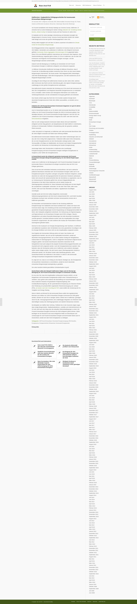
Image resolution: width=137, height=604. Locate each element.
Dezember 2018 (93, 385)
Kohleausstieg (93, 149)
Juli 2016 (91, 446)
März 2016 (92, 455)
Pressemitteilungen (94, 162)
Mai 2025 (91, 221)
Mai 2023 (91, 272)
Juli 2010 (91, 576)
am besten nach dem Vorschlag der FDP (47, 288)
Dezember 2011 (93, 548)
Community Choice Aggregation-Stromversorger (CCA (52, 52)
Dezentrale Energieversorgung (60, 321)
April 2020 (92, 351)
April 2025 (92, 224)
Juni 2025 (92, 219)
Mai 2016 (91, 450)
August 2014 (92, 495)
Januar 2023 (92, 281)
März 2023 (92, 277)
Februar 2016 (93, 457)
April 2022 (92, 300)
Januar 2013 (92, 531)
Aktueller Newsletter (37, 10)
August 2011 (92, 557)
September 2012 (94, 537)
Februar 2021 (93, 330)
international (92, 143)
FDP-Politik (92, 126)
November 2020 (93, 336)
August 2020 (92, 342)
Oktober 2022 (93, 287)
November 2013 (93, 514)
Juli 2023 (91, 268)
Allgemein (45, 21)
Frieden (78, 21)
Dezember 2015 (93, 461)
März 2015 (92, 480)
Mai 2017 (91, 425)
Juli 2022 (91, 294)
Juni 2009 (92, 593)
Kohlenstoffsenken (94, 151)
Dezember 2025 (93, 207)
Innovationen (46, 23)
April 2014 (92, 504)
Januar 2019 (92, 383)
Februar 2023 (93, 279)
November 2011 (93, 550)
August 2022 (92, 291)
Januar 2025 (92, 230)
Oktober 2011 (93, 552)
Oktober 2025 (93, 211)
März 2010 (92, 582)
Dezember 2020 (93, 334)
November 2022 (93, 285)
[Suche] (103, 5)
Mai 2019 (91, 374)
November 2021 (93, 310)
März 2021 (92, 327)
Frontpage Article (94, 132)
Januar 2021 (92, 332)
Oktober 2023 (93, 262)
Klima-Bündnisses (37, 118)
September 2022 (94, 289)
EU (75, 21)
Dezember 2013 (93, 512)
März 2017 (92, 429)
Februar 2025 (93, 228)
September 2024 (94, 238)
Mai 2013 (91, 525)
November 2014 (93, 489)
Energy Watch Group (95, 115)
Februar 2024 (93, 253)
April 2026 (92, 198)
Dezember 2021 (93, 308)
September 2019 (94, 366)
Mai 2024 (91, 247)
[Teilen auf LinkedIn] (63, 331)
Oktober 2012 (93, 535)
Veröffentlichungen (94, 175)
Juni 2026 (92, 194)
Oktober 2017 (93, 414)
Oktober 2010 (93, 571)
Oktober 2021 (93, 313)
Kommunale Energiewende (63, 323)
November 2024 (93, 234)
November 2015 (93, 463)
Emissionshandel (94, 113)
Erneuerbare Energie (69, 21)
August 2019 (92, 368)
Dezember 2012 (93, 533)
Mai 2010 (91, 578)
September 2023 (94, 264)
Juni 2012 (92, 540)
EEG (55, 21)
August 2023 (92, 266)
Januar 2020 (92, 357)
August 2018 (92, 393)
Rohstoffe (92, 166)
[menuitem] (71, 5)
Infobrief (91, 139)
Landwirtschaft (93, 153)
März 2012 (92, 544)
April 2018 (92, 402)
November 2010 (93, 569)
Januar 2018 (92, 408)
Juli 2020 (91, 344)
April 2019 (92, 376)
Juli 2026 (91, 192)
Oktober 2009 (93, 586)
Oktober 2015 (93, 465)
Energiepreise (35, 323)
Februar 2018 (93, 406)
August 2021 (92, 317)
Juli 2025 (91, 217)
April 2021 (92, 325)
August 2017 (92, 419)
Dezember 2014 (93, 487)
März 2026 (92, 200)
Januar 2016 (92, 459)
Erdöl (90, 120)
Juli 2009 (91, 591)
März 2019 (92, 378)
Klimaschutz (53, 23)
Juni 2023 (92, 270)
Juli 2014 (91, 497)
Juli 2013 (91, 520)
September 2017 (94, 417)
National (91, 156)
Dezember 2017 (93, 410)
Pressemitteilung (94, 160)
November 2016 (93, 438)
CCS (90, 103)
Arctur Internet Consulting (48, 601)
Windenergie (72, 23)
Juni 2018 (92, 397)
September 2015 (94, 467)
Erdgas (91, 117)
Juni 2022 (92, 296)
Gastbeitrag (92, 134)
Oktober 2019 (93, 363)
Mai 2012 (91, 542)
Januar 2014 (92, 510)
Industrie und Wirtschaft (37, 23)
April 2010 (92, 580)
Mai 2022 (91, 298)
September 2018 (94, 391)
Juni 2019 (92, 372)
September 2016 (94, 442)
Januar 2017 (92, 434)
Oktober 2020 (93, 338)
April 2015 (92, 478)
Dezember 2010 (93, 567)
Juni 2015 (92, 474)
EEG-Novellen (72, 321)
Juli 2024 (91, 243)
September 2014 (94, 493)
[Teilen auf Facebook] (38, 331)
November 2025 (93, 209)
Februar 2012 (93, 546)
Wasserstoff (92, 179)
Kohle (90, 147)
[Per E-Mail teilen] (75, 331)
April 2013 (92, 527)
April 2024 (92, 249)
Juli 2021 (91, 319)
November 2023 (93, 260)
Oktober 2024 (93, 236)
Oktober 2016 (93, 440)
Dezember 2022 (93, 283)
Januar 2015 (92, 484)
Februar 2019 (93, 380)
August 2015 (92, 470)
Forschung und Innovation (96, 128)
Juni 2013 (92, 523)
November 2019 (93, 361)
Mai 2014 (91, 501)
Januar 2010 (92, 584)
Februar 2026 (93, 202)
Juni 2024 (92, 245)
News (90, 158)
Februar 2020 (93, 355)
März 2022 (92, 302)
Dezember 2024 (93, 232)
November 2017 (93, 412)
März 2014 (92, 506)
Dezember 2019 (93, 359)
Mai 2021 (91, 323)
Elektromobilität (60, 21)
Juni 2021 (92, 321)
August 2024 (92, 241)
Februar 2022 (93, 304)
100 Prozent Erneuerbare (45, 321)
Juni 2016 (92, 448)
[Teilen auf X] (50, 331)
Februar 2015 (93, 482)
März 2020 (92, 353)
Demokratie (51, 21)
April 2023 (92, 274)
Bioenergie (92, 100)
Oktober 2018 (93, 389)
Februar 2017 (93, 431)
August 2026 (92, 190)
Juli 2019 (91, 370)
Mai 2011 (91, 559)
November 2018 (93, 387)
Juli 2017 (91, 421)
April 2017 (92, 427)
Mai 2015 (91, 476)
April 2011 (92, 561)
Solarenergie (59, 23)
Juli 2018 (91, 395)
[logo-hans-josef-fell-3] (42, 5)
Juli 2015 (91, 472)
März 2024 (92, 251)
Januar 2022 (92, 306)
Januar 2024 (92, 255)
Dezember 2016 (93, 436)
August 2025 (92, 215)
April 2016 (92, 453)
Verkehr (91, 173)
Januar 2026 (92, 204)
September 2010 (94, 574)
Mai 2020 (91, 349)
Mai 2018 (91, 400)
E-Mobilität (92, 107)
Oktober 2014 (93, 491)
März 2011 (92, 563)
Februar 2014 (93, 508)
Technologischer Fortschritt (96, 170)
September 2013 (94, 516)
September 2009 (94, 588)
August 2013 (92, 518)
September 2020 (94, 340)
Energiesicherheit (43, 323)
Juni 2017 (92, 423)
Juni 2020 (92, 347)
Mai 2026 (91, 196)
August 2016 (92, 444)
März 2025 (92, 226)
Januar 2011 (92, 565)
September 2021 (94, 315)
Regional (91, 164)
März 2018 (92, 404)
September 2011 (93, 554)
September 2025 (94, 213)
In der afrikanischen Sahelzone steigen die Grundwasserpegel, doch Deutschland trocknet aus (97, 74)
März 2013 (92, 529)
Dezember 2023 (93, 257)
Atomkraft (92, 98)
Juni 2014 (92, 499)
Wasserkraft (65, 23)
